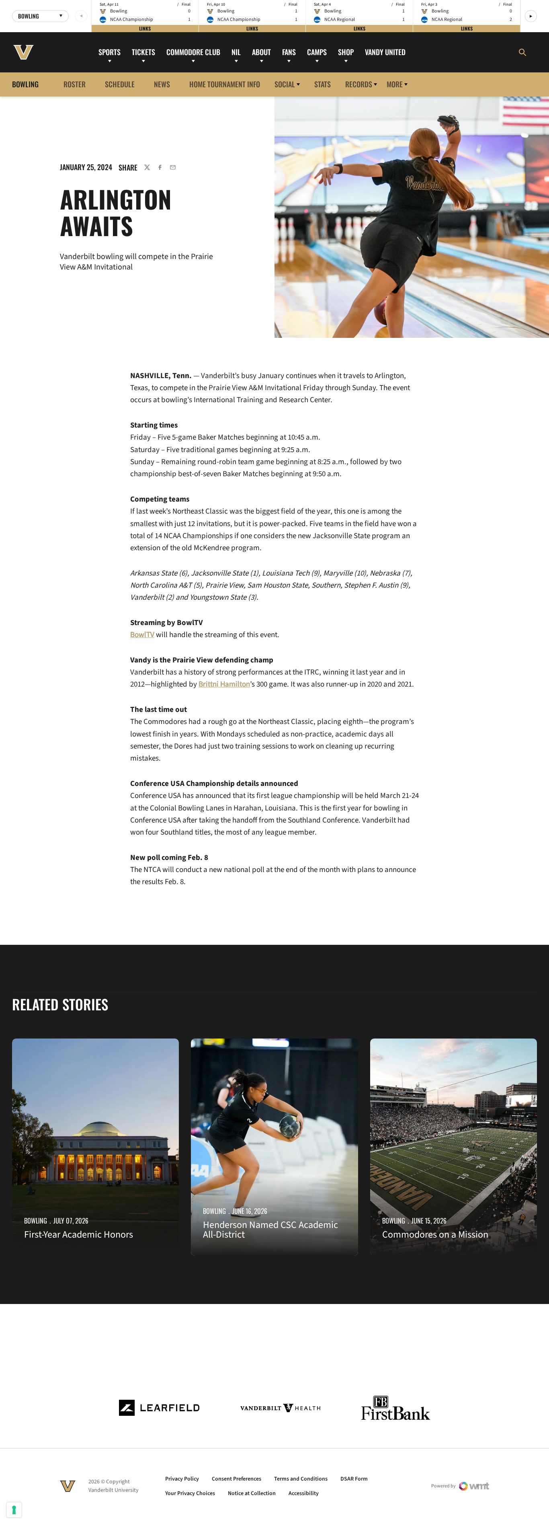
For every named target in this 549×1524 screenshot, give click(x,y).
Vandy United (385, 52)
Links (145, 28)
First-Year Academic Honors (78, 1235)
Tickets (143, 52)
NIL (236, 52)
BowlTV (142, 634)
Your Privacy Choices (190, 1493)
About (261, 52)
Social (284, 84)
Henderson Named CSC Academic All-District (270, 1230)
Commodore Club (193, 52)
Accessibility (304, 1493)
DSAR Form (354, 1479)
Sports (109, 52)
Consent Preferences (236, 1479)
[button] (531, 16)
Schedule (120, 84)
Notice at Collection (252, 1493)
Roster (75, 84)
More (395, 84)
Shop (346, 52)
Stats (322, 84)
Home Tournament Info (224, 84)
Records (358, 84)
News (162, 84)
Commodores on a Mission (435, 1235)
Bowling (35, 1221)
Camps (317, 52)
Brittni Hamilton (224, 684)
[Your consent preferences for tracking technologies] (14, 1510)
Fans (289, 52)
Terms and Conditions (301, 1479)
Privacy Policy (182, 1479)
